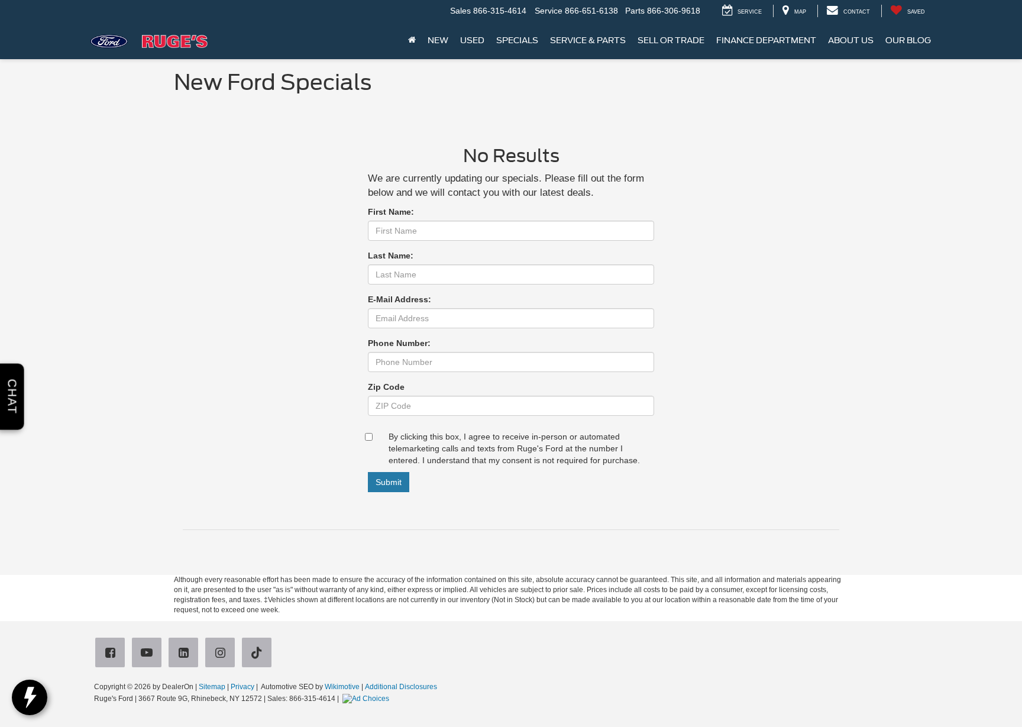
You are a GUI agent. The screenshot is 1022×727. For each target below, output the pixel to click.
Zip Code (386, 387)
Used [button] (472, 40)
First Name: (391, 212)
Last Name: (390, 255)
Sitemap (212, 687)
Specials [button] (517, 40)
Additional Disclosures (401, 687)
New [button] (438, 40)
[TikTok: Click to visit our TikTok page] (259, 653)
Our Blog (908, 40)
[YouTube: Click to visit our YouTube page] (149, 653)
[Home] (412, 40)
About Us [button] (851, 40)
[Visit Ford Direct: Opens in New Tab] (367, 698)
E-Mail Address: (399, 299)
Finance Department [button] (766, 40)
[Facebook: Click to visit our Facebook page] (112, 653)
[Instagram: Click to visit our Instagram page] (222, 653)
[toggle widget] (29, 697)
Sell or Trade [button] (671, 40)
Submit (389, 482)
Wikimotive (342, 687)
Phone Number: (399, 343)
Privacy (242, 687)
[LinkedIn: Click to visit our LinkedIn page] (186, 653)
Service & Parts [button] (588, 40)
